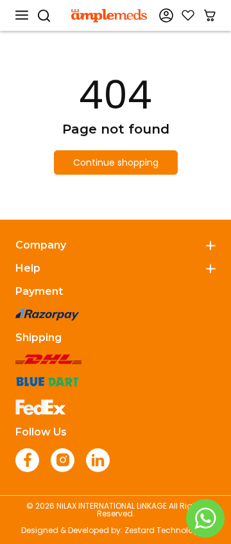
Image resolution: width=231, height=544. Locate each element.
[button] (22, 15)
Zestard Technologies (167, 530)
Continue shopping (115, 162)
